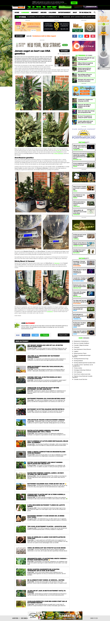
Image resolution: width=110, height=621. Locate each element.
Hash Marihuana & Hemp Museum (82, 349)
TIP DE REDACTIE (85, 12)
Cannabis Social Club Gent (80, 379)
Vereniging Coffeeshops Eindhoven (82, 370)
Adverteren (15, 618)
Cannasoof (76, 347)
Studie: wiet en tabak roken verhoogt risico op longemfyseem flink (70, 16)
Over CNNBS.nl (24, 618)
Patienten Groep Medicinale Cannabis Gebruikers (82, 376)
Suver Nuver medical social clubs (82, 374)
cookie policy (64, 3)
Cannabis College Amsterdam (81, 345)
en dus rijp (58, 150)
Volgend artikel (63, 335)
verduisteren (50, 311)
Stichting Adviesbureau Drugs (81, 358)
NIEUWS (43, 12)
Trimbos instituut (78, 368)
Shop (75, 12)
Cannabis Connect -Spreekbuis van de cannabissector (82, 365)
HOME (17, 12)
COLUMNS (52, 12)
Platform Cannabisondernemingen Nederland (81, 356)
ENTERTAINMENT (64, 12)
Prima (74, 3)
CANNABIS (25, 12)
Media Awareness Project (80, 353)
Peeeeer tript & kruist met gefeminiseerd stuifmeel (49, 36)
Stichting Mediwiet (78, 360)
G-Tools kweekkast (58, 153)
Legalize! (76, 351)
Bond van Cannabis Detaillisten (81, 343)
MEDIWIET (34, 12)
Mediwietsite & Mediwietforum (81, 341)
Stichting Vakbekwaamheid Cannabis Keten (84, 362)
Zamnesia (56, 263)
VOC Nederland (78, 372)
